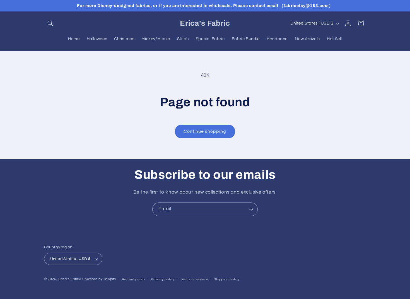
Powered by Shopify (99, 279)
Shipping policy (226, 279)
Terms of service (194, 279)
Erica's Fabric (69, 279)
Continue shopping (205, 131)
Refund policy (133, 279)
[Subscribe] (251, 209)
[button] (50, 23)
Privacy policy (162, 279)
